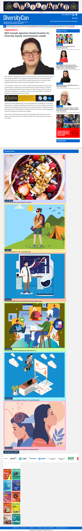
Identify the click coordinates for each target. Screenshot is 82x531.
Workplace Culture (64, 26)
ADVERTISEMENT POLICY (62, 528)
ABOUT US (16, 528)
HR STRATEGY (23, 26)
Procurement (41, 26)
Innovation (9, 26)
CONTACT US (23, 528)
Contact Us (74, 21)
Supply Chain (48, 26)
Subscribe (62, 21)
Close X (41, 12)
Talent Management (32, 26)
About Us (56, 21)
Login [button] (75, 18)
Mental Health (16, 26)
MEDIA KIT (31, 528)
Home (51, 21)
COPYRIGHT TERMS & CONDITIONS (45, 528)
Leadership (72, 26)
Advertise (68, 21)
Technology (55, 26)
